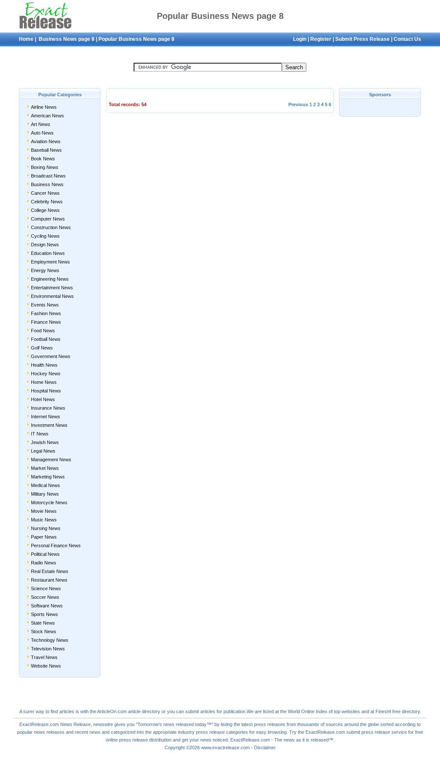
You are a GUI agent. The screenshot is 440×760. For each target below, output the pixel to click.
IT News (40, 433)
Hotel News (43, 399)
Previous (298, 104)
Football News (46, 339)
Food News (43, 330)
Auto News (42, 132)
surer (28, 711)
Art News (40, 124)
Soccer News (45, 597)
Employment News (50, 261)
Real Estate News (49, 571)
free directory (406, 711)
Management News (51, 459)
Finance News (46, 322)
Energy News (45, 270)
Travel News (44, 657)
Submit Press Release (362, 39)
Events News (45, 304)
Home (26, 39)
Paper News (44, 536)
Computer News (48, 218)
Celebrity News (47, 201)
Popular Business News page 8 (136, 39)
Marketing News (48, 476)
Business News (47, 184)
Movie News (44, 511)
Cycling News (45, 236)
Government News (50, 356)
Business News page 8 (66, 39)
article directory (144, 711)
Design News (45, 244)
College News (45, 210)
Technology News (49, 640)
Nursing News (46, 528)
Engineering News (50, 279)
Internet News (45, 416)
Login (299, 39)
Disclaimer (265, 747)
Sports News (44, 614)
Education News (48, 253)
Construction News (51, 227)
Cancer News (45, 193)
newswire (103, 724)
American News (47, 115)
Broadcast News (48, 175)
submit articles (200, 711)
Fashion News (46, 313)
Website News (46, 665)
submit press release (368, 732)
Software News (47, 605)
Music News (44, 519)
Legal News (43, 451)
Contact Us (407, 39)
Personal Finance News (56, 545)
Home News (44, 382)
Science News (46, 588)
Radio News (43, 562)
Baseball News (46, 150)
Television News (48, 648)
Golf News (42, 347)
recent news (88, 732)
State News (43, 622)
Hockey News (46, 373)
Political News (45, 554)
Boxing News (44, 167)
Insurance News (48, 408)
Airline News (44, 107)
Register (320, 39)
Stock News (43, 631)
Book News (43, 158)
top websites (347, 711)
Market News (45, 468)
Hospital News (46, 390)
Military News (45, 493)
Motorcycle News (49, 502)
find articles (62, 711)
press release (133, 739)
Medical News (45, 485)
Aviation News (46, 141)
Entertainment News (52, 287)
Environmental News (52, 296)
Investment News (49, 425)
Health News (44, 365)
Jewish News (45, 442)
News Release (75, 724)
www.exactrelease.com (225, 747)
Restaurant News (49, 579)
